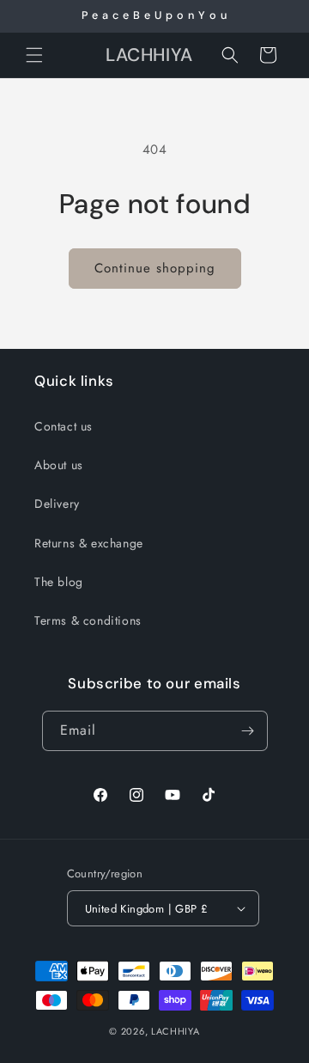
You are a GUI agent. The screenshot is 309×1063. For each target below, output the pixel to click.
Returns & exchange (88, 543)
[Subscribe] (248, 731)
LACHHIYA (175, 1031)
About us (58, 464)
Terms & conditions (88, 620)
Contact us (63, 426)
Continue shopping (154, 268)
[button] (34, 55)
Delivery (57, 503)
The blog (58, 581)
